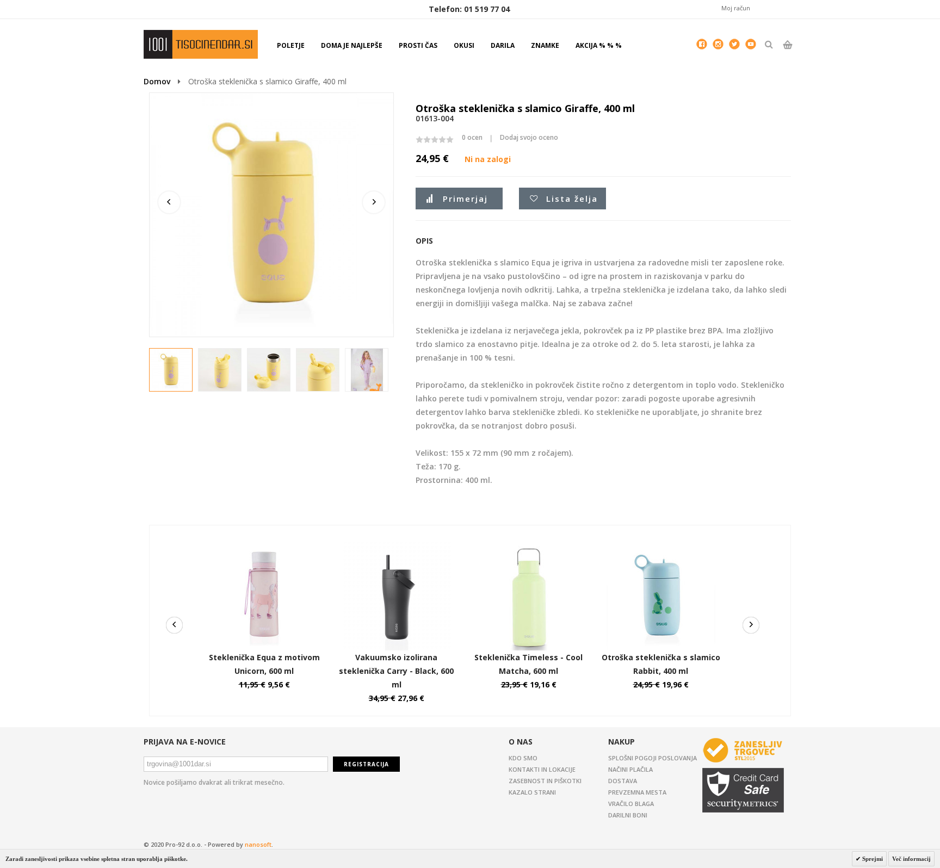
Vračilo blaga (631, 803)
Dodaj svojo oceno (529, 137)
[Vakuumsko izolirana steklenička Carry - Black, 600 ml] (396, 547)
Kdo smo (523, 758)
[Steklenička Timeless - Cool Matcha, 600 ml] (528, 547)
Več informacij (911, 858)
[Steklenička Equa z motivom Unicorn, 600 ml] (264, 547)
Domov (157, 81)
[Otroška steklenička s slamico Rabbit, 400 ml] (661, 547)
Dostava (622, 781)
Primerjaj (465, 198)
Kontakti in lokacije (542, 769)
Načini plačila (630, 769)
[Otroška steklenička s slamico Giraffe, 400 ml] (171, 370)
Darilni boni (627, 815)
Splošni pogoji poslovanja (652, 758)
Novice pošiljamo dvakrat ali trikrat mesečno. (214, 782)
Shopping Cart (787, 53)
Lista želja (572, 198)
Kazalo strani (532, 792)
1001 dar (201, 44)
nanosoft (258, 844)
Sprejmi (872, 858)
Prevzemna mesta (637, 792)
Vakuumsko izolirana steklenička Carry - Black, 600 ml (396, 671)
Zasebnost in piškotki (545, 781)
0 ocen (472, 137)
